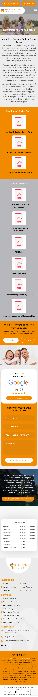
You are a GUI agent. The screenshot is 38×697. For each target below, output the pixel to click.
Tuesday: (6, 529)
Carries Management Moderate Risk (19, 316)
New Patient (27, 587)
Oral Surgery (8, 609)
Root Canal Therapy (11, 622)
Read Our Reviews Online (19, 398)
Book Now (28, 3)
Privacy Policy (9, 692)
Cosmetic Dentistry (10, 602)
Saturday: (6, 541)
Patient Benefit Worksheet (19, 152)
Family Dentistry (9, 598)
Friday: (5, 538)
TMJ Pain (19, 252)
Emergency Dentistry (11, 612)
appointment (24, 334)
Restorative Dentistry (11, 605)
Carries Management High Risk (19, 295)
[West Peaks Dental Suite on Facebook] (4, 645)
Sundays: (6, 544)
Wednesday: (8, 532)
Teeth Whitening (19, 273)
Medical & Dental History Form (19, 132)
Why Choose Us (9, 587)
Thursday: (7, 535)
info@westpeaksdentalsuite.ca (16, 641)
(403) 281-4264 (12, 3)
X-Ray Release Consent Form (19, 173)
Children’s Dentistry (11, 615)
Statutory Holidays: (10, 547)
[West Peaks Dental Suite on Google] (2, 645)
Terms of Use (20, 692)
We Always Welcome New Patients (18, 499)
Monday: (6, 526)
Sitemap (30, 692)
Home (5, 584)
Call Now (27, 340)
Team (24, 584)
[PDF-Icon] (19, 122)
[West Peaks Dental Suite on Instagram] (7, 645)
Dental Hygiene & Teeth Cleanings (17, 619)
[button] (35, 11)
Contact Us (26, 590)
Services (6, 590)
